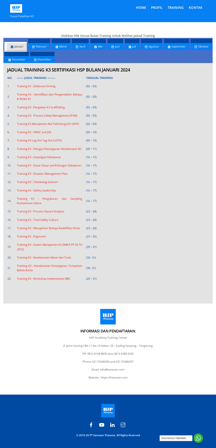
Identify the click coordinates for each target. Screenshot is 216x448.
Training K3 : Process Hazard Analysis (40, 211)
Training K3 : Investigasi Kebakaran (39, 157)
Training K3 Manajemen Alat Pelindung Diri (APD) (48, 124)
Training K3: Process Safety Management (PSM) (47, 115)
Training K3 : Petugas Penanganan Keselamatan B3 (49, 149)
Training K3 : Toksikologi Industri (37, 182)
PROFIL (157, 7)
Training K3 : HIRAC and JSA (34, 132)
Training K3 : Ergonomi (31, 236)
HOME (141, 7)
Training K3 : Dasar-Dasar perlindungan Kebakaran (49, 165)
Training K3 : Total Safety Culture (38, 220)
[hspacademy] (113, 424)
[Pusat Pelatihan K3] (16, 10)
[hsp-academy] (91, 424)
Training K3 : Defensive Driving (36, 86)
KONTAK (195, 7)
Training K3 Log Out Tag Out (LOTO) (39, 140)
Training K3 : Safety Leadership (36, 190)
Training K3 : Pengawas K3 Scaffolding (41, 107)
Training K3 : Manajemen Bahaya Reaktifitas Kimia (48, 228)
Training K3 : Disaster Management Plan (42, 174)
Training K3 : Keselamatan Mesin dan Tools (44, 257)
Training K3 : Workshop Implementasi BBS (43, 279)
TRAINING (176, 7)
